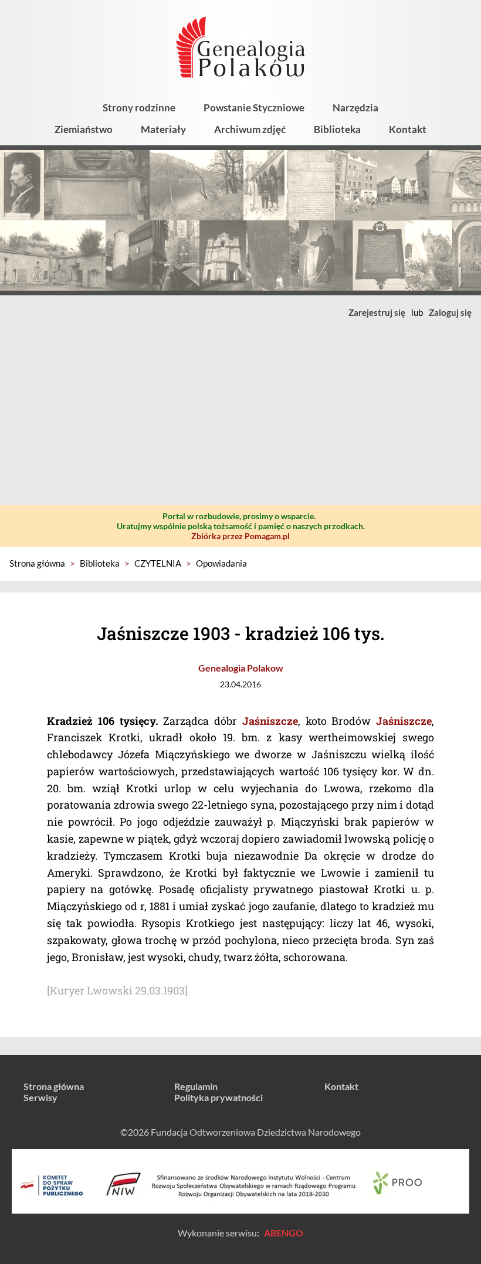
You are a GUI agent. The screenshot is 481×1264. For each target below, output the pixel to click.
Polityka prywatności (218, 1097)
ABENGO (283, 1232)
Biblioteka (337, 129)
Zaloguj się (450, 312)
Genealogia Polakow (240, 667)
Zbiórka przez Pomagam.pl (240, 536)
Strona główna (37, 563)
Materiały (163, 129)
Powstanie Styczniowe (254, 107)
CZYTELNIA (157, 563)
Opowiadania (221, 563)
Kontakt (407, 129)
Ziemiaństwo (84, 129)
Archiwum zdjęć (250, 129)
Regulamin (196, 1086)
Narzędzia (355, 107)
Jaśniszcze (270, 721)
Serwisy (40, 1097)
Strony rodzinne (139, 107)
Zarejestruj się (376, 312)
